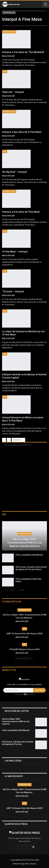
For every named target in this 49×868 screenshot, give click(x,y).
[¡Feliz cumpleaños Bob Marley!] (8, 558)
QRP (4, 71)
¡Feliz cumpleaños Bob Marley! (29, 555)
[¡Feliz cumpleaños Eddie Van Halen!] (8, 582)
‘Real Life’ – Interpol (13, 92)
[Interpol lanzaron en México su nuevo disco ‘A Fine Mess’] (16, 404)
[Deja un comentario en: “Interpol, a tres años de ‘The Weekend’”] (46, 56)
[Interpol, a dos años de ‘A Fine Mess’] (16, 119)
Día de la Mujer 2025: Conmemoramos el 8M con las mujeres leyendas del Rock (24, 542)
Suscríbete (39, 690)
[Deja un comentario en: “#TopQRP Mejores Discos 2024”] (32, 653)
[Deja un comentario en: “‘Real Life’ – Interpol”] (46, 96)
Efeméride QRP (9, 32)
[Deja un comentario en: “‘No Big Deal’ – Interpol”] (46, 175)
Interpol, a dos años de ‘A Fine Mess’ (22, 131)
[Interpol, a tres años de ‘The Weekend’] (16, 39)
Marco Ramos (31, 864)
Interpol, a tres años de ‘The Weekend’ (23, 52)
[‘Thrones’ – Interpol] (16, 278)
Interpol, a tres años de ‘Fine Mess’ (21, 211)
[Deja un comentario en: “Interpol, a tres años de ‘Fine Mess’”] (46, 215)
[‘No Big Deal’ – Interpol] (16, 159)
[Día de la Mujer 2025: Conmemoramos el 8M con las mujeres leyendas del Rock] (24, 536)
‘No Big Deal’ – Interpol (14, 171)
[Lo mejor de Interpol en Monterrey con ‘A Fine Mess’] (16, 318)
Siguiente (17, 440)
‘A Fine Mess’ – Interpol (14, 251)
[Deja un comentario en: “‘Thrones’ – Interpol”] (46, 295)
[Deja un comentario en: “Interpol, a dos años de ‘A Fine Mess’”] (46, 136)
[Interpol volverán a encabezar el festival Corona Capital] (16, 361)
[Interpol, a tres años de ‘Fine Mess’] (16, 199)
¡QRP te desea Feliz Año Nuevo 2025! (24, 633)
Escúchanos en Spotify (17, 445)
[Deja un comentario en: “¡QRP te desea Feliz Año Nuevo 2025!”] (32, 637)
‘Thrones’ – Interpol (13, 291)
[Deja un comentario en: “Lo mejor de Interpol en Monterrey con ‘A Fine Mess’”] (46, 338)
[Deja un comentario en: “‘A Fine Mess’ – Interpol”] (46, 255)
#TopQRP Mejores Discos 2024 (25, 649)
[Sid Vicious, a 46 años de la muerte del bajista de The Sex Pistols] (8, 570)
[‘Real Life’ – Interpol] (16, 79)
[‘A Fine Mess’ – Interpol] (16, 239)
